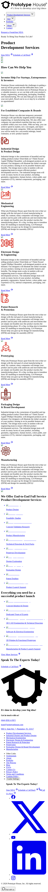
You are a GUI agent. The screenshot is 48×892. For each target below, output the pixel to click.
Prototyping (11, 745)
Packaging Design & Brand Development (23, 747)
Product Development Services (18, 15)
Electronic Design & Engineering (19, 740)
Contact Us (10, 769)
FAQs (8, 767)
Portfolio (9, 21)
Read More (5, 187)
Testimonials (11, 756)
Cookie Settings (13, 779)
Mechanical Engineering (16, 738)
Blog (8, 765)
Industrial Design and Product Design (21, 735)
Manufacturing (12, 749)
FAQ (8, 19)
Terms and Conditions (15, 774)
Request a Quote (7, 32)
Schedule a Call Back (21, 55)
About (9, 26)
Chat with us (9, 890)
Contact (9, 28)
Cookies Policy (12, 776)
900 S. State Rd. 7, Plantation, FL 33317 (17, 729)
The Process (11, 763)
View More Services (9, 654)
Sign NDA (18, 32)
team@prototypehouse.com (12, 725)
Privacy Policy (12, 772)
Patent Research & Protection (18, 742)
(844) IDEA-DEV (8, 720)
